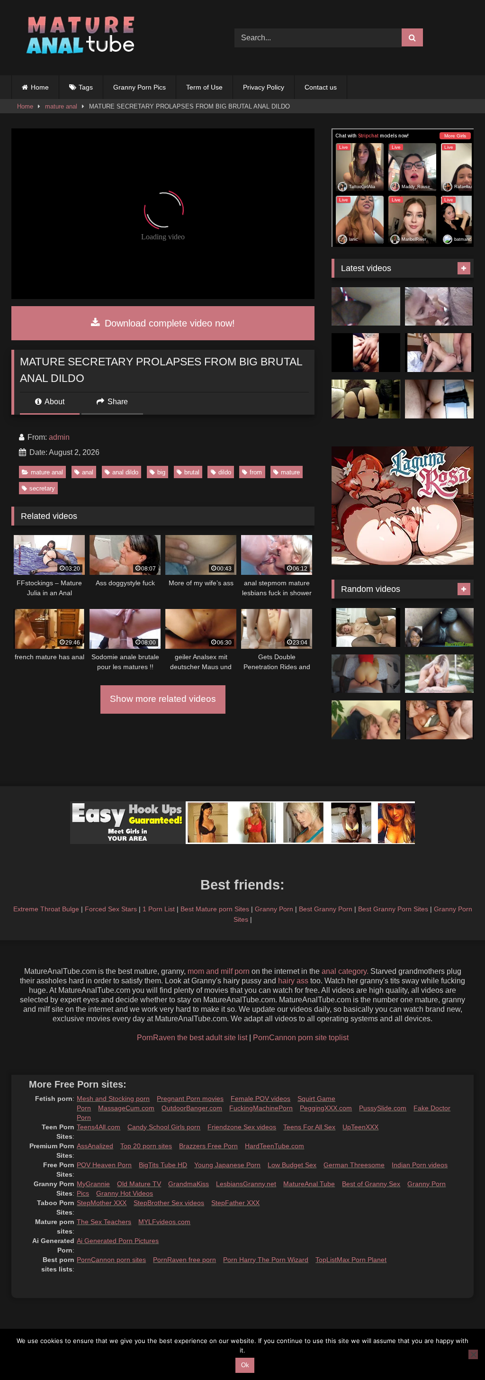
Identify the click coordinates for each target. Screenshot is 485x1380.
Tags (86, 87)
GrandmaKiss (188, 1184)
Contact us (321, 87)
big (161, 472)
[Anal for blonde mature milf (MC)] (439, 719)
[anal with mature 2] (366, 627)
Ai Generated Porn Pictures (118, 1240)
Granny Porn (274, 909)
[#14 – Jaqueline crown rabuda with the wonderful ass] (366, 352)
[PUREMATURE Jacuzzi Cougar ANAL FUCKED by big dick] (439, 673)
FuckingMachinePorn (261, 1108)
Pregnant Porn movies (190, 1098)
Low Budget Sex (292, 1165)
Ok (245, 1365)
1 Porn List (159, 909)
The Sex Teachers (104, 1222)
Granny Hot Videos (124, 1193)
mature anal (61, 106)
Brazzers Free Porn (208, 1146)
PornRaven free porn (184, 1259)
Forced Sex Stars (111, 909)
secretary (42, 488)
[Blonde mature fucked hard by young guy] (366, 719)
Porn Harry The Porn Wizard (265, 1259)
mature (290, 472)
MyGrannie (93, 1184)
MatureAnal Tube (309, 1184)
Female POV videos (260, 1098)
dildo (224, 472)
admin (59, 437)
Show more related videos (163, 699)
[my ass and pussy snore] (439, 352)
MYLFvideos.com (164, 1222)
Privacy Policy (263, 87)
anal (87, 472)
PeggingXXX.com (326, 1108)
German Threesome (354, 1165)
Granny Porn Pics (139, 87)
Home (40, 87)
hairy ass (293, 981)
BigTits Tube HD (163, 1165)
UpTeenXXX (360, 1127)
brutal (191, 472)
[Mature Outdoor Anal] (439, 306)
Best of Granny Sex (371, 1184)
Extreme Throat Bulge (46, 909)
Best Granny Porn (325, 909)
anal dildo (125, 472)
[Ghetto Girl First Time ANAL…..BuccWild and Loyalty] (439, 627)
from (256, 472)
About (53, 402)
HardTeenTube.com (274, 1146)
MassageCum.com (126, 1108)
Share (117, 402)
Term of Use (204, 87)
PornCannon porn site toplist (301, 1038)
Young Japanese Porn (227, 1165)
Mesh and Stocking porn (113, 1098)
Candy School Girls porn (163, 1127)
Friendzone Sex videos (241, 1127)
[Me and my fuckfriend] (366, 306)
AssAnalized (95, 1146)
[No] (473, 1354)
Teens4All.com (98, 1127)
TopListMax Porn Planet (350, 1259)
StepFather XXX (235, 1203)
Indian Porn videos (420, 1165)
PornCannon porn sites (111, 1259)
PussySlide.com (382, 1108)
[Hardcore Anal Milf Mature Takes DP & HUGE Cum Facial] (439, 399)
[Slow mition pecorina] (366, 399)
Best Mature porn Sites (214, 909)
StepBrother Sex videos (169, 1203)
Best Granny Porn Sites (393, 909)
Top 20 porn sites (146, 1146)
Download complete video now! (168, 323)
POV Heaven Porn (104, 1165)
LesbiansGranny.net (246, 1184)
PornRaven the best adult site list (192, 1038)
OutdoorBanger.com (192, 1108)
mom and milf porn (219, 971)
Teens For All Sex (309, 1127)
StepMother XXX (101, 1203)
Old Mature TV (139, 1184)
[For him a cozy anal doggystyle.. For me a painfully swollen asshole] (366, 673)
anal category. (345, 971)
